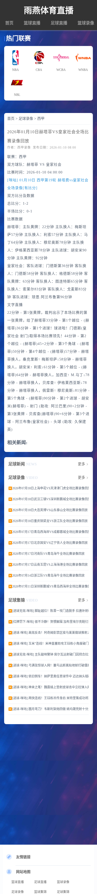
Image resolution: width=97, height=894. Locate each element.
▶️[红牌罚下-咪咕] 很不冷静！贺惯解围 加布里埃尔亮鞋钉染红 (48, 622)
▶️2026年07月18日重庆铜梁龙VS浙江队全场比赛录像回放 (48, 521)
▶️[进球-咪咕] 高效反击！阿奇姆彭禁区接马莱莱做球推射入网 (48, 633)
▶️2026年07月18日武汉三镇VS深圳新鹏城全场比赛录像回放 (48, 499)
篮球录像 (86, 23)
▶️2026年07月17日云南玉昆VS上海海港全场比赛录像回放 (48, 564)
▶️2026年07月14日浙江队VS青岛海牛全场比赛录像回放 (46, 575)
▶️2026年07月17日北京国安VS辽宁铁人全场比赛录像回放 (48, 543)
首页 (9, 23)
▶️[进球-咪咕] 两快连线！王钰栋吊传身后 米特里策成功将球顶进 (48, 698)
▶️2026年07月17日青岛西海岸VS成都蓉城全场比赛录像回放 (48, 532)
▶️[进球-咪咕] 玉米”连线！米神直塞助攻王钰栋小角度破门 (48, 643)
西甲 (40, 119)
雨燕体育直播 (48, 10)
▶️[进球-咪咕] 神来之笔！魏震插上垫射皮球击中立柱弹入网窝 (48, 687)
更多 (81, 464)
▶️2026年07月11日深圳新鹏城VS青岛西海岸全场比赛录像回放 (48, 586)
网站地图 (23, 872)
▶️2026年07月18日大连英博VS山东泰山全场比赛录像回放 (48, 510)
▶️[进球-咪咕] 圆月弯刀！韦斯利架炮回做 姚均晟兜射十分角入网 (48, 709)
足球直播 (59, 23)
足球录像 (26, 119)
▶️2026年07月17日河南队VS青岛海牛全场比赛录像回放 (46, 554)
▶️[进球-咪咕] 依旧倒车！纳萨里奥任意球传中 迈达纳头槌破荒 (48, 676)
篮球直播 (32, 23)
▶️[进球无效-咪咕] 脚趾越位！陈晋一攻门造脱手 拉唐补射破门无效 (48, 611)
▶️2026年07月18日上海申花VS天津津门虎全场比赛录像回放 (48, 488)
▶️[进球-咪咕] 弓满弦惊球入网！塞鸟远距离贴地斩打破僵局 (48, 665)
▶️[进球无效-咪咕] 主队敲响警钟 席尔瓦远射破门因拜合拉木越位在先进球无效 (48, 654)
